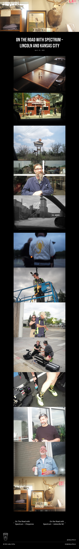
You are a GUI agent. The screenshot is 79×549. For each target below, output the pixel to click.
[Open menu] (74, 3)
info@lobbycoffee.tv (70, 544)
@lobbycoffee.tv (71, 540)
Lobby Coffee (11, 3)
